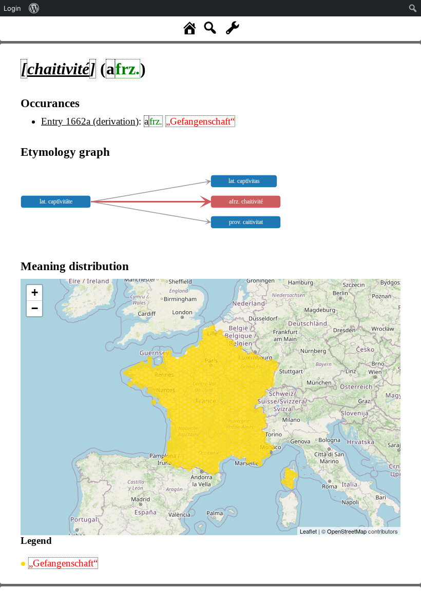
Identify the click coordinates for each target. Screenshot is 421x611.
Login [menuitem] (12, 8)
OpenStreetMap (347, 531)
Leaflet (308, 531)
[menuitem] (34, 8)
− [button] (34, 308)
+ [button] (34, 292)
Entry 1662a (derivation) (90, 121)
